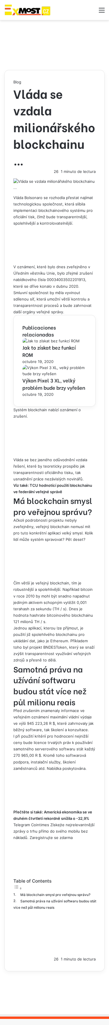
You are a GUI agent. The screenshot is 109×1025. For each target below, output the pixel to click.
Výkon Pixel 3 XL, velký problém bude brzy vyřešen (53, 384)
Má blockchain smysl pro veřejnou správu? (55, 895)
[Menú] (102, 12)
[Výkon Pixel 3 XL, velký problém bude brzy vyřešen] (54, 373)
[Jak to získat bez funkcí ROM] (51, 341)
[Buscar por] (91, 12)
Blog (17, 82)
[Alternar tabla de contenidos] (17, 888)
